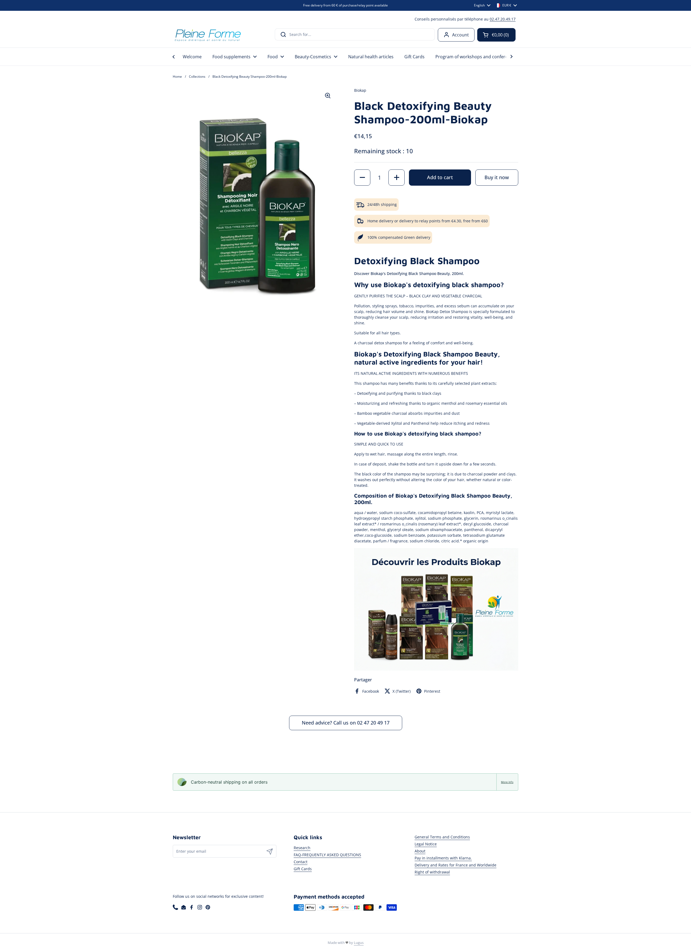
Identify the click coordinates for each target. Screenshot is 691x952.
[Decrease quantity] (362, 177)
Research (302, 847)
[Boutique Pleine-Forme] (207, 34)
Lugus (359, 942)
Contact (300, 861)
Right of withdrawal (432, 872)
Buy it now (497, 177)
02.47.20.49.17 (503, 19)
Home (177, 76)
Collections (197, 76)
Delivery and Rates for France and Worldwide (455, 865)
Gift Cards (303, 868)
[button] (496, 35)
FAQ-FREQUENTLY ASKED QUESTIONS (327, 854)
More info (507, 782)
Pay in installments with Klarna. (443, 858)
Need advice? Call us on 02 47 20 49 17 (345, 722)
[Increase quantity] (396, 177)
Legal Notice (426, 843)
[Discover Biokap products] (436, 669)
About (420, 851)
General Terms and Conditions (442, 836)
